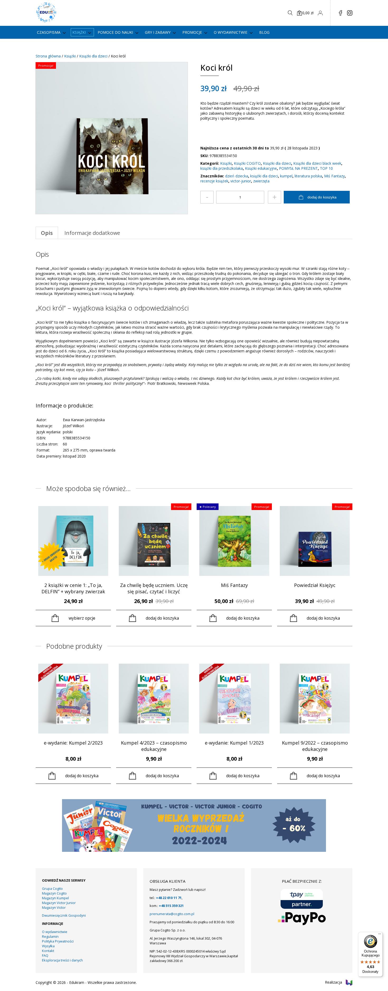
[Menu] (379, 935)
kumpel (286, 175)
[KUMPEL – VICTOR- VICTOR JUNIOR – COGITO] (194, 850)
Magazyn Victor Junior (59, 902)
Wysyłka (48, 946)
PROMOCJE (192, 32)
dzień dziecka (236, 175)
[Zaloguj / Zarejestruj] (320, 13)
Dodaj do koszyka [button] (162, 618)
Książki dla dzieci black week (317, 163)
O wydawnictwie (230, 32)
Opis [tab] (47, 232)
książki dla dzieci (264, 175)
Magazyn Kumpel (55, 898)
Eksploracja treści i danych (62, 960)
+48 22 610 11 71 (169, 897)
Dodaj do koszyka (322, 197)
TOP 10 (326, 168)
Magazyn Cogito (54, 893)
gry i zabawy (158, 32)
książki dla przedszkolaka (221, 168)
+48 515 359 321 (171, 905)
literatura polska (308, 175)
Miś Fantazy (334, 175)
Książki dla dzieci (93, 56)
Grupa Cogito (52, 888)
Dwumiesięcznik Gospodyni (64, 915)
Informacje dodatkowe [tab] (92, 232)
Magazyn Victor (54, 907)
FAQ (45, 955)
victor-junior (240, 180)
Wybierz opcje (82, 618)
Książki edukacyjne (261, 168)
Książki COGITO (247, 163)
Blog (264, 32)
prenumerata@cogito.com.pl (172, 913)
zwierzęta (261, 180)
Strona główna (48, 56)
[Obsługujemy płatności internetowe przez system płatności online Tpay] (302, 899)
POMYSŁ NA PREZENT (298, 168)
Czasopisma (48, 32)
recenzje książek (214, 180)
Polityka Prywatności (58, 941)
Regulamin (50, 936)
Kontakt (48, 950)
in (349, 13)
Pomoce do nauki (115, 32)
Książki (79, 32)
